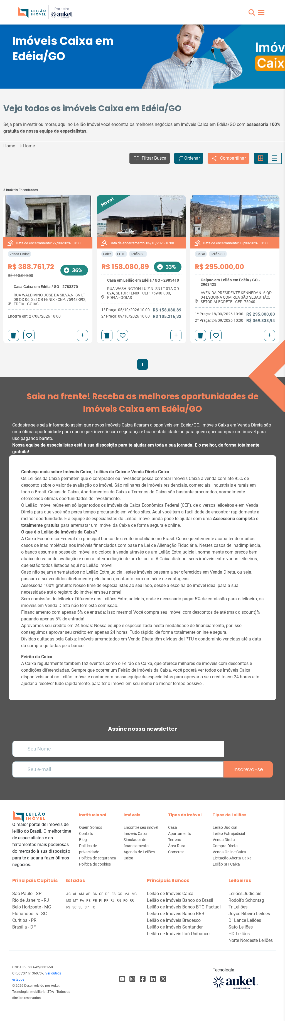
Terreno (174, 839)
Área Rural (177, 846)
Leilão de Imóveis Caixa (170, 893)
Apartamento (179, 833)
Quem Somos (90, 827)
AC (69, 894)
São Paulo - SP (26, 893)
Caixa (107, 254)
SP (87, 907)
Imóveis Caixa (136, 833)
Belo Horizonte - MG (31, 907)
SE (80, 907)
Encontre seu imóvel (141, 827)
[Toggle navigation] (261, 12)
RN (119, 901)
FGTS (121, 254)
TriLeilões (238, 907)
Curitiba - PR (24, 920)
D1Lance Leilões (245, 920)
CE (101, 894)
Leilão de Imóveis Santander (175, 927)
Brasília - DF (24, 927)
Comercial (176, 852)
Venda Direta (224, 839)
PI (101, 901)
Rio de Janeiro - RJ (30, 900)
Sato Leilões (241, 927)
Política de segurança (97, 858)
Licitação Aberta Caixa (232, 858)
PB (88, 901)
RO (125, 901)
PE (95, 901)
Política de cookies (95, 864)
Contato (86, 833)
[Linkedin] (153, 979)
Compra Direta (225, 846)
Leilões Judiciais (245, 893)
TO (93, 907)
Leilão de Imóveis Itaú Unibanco (178, 933)
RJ (112, 901)
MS (69, 901)
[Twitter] (163, 979)
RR (132, 901)
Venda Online (19, 254)
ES (114, 894)
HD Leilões (239, 933)
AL (75, 894)
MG (134, 894)
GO (120, 894)
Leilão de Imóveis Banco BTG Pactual (184, 907)
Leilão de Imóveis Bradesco (174, 920)
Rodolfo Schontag (246, 900)
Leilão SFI (138, 254)
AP (88, 894)
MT (76, 901)
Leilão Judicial (225, 827)
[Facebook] (122, 979)
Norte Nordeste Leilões (251, 940)
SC (74, 907)
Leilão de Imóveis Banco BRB (175, 913)
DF (107, 894)
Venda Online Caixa (229, 852)
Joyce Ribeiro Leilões (249, 913)
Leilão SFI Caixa (226, 864)
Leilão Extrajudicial (229, 833)
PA (82, 901)
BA (95, 894)
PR (106, 901)
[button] (251, 12)
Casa (172, 827)
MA (127, 894)
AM (82, 894)
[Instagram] (132, 979)
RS (68, 907)
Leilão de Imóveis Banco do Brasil (180, 900)
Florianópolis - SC (29, 913)
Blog (83, 839)
